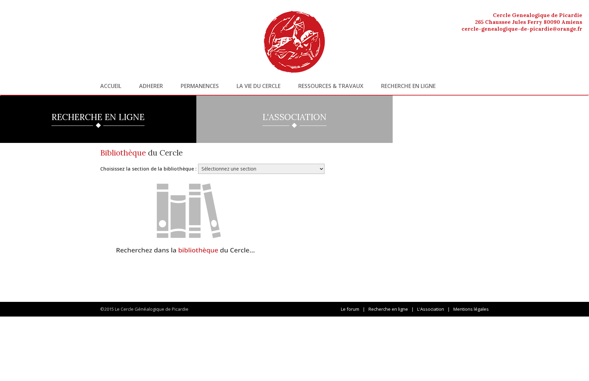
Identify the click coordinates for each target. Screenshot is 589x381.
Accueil (110, 86)
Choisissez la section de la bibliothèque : (148, 168)
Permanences (200, 86)
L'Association (430, 309)
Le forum (350, 309)
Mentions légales (471, 309)
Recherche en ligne (408, 86)
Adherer (151, 86)
